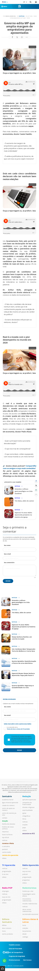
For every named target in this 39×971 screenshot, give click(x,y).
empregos (5, 891)
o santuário (6, 846)
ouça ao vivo (26, 871)
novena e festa (8, 843)
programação (6, 871)
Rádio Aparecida (30, 865)
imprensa (5, 832)
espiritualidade (27, 810)
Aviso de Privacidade (15, 949)
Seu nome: (7, 707)
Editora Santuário (7, 920)
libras (24, 819)
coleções (25, 928)
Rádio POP (7, 888)
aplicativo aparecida (29, 800)
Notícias (21, 16)
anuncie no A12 (28, 833)
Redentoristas (29, 888)
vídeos (4, 858)
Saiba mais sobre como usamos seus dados (17, 724)
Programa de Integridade (17, 956)
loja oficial (5, 837)
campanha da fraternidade (27, 803)
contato (4, 818)
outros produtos (7, 934)
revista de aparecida (10, 855)
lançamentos (26, 931)
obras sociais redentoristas (26, 910)
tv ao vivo (5, 874)
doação (5, 821)
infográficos (26, 816)
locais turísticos (7, 834)
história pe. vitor (27, 891)
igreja (24, 813)
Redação (26, 796)
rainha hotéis (6, 852)
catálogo (25, 937)
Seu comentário (9, 562)
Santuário (7, 796)
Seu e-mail (7, 554)
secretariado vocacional (30, 914)
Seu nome (7, 545)
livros (4, 931)
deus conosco (6, 928)
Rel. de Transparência (16, 952)
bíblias (4, 925)
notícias (4, 840)
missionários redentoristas (26, 900)
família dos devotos (8, 824)
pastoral (5, 849)
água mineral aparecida (10, 802)
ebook (24, 934)
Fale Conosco (27, 960)
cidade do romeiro (8, 805)
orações (25, 825)
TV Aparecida (8, 865)
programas (26, 880)
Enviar (8, 581)
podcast (25, 874)
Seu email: (7, 715)
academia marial (7, 800)
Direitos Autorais (14, 960)
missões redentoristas (29, 904)
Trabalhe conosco (14, 945)
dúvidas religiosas (28, 807)
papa (24, 827)
